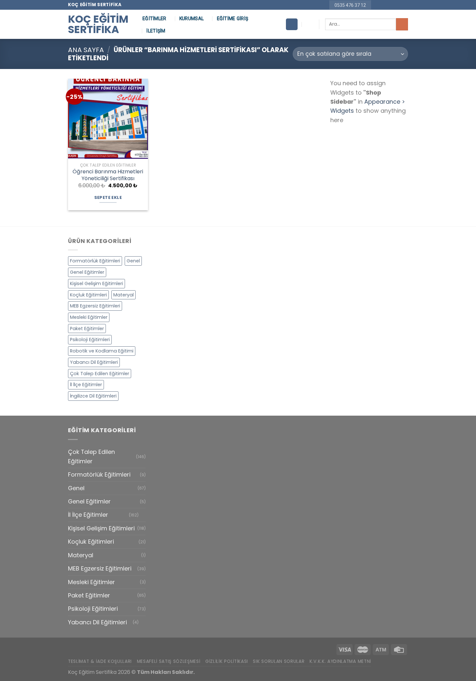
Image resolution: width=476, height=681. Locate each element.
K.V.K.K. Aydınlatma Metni (340, 661)
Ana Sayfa (86, 49)
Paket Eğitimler (87, 328)
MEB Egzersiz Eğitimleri (95, 306)
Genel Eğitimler (87, 272)
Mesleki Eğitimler (89, 317)
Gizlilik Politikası (226, 661)
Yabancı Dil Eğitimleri (94, 362)
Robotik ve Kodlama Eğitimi (101, 351)
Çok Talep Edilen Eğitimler (99, 373)
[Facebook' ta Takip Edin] (377, 5)
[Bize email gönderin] (391, 5)
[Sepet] (292, 24)
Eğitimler (154, 18)
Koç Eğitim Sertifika (98, 24)
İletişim (155, 30)
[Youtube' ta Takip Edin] (404, 5)
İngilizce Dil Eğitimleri (93, 396)
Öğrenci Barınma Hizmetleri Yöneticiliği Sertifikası (108, 175)
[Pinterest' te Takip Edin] (397, 5)
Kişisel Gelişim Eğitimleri (96, 283)
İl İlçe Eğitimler (86, 384)
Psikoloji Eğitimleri (90, 339)
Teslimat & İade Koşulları (100, 661)
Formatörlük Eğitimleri (95, 261)
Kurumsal (191, 18)
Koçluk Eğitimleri (88, 295)
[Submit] (402, 24)
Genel (133, 261)
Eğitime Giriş (232, 18)
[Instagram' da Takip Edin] (384, 5)
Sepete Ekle (108, 197)
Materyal (123, 295)
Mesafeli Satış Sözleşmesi (168, 661)
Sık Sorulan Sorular (278, 661)
